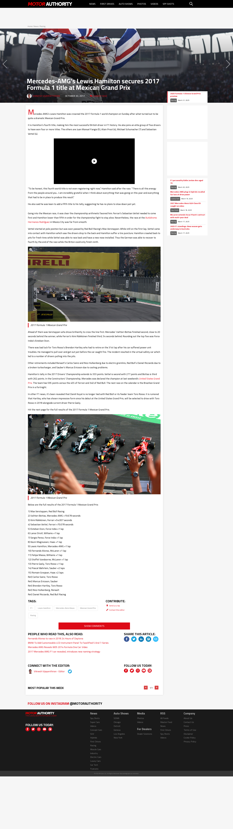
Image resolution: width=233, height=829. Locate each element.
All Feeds (164, 718)
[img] (126, 639)
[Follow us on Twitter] (132, 671)
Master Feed (166, 722)
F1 (31, 608)
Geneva (117, 730)
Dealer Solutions (144, 734)
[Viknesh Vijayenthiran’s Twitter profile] (67, 671)
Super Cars (95, 722)
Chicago (117, 722)
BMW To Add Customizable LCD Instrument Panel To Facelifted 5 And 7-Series (68, 643)
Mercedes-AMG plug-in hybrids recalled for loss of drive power (187, 193)
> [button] (156, 687)
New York (118, 738)
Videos (154, 4)
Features (94, 769)
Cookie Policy (190, 738)
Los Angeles (119, 734)
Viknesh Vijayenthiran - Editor (49, 671)
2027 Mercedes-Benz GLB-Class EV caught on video (185, 204)
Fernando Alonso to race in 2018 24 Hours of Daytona (55, 638)
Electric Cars (95, 757)
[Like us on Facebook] (126, 671)
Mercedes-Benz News (65, 608)
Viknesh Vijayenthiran (46, 96)
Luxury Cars (175, 198)
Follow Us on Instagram (65, 703)
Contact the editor (117, 610)
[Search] (198, 4)
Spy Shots (168, 4)
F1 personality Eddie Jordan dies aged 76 (186, 181)
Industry (94, 753)
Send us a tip (114, 605)
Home (30, 26)
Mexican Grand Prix (88, 608)
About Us (188, 718)
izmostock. (135, 773)
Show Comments (94, 626)
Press (186, 726)
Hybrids (93, 738)
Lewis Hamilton (44, 608)
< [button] (146, 687)
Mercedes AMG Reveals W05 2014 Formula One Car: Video (58, 647)
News (92, 4)
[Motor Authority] (50, 4)
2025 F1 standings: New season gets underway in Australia (186, 227)
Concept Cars (96, 730)
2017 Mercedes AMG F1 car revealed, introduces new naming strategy (64, 651)
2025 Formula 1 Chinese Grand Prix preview (185, 95)
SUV (92, 734)
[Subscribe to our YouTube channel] (144, 671)
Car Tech (94, 765)
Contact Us (189, 722)
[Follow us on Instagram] (138, 671)
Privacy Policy (190, 741)
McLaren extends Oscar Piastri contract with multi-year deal (187, 216)
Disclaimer (188, 734)
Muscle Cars (95, 749)
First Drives (107, 4)
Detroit (117, 726)
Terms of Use (190, 730)
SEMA (116, 718)
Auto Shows (126, 4)
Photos (141, 4)
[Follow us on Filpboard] (150, 671)
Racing (42, 26)
